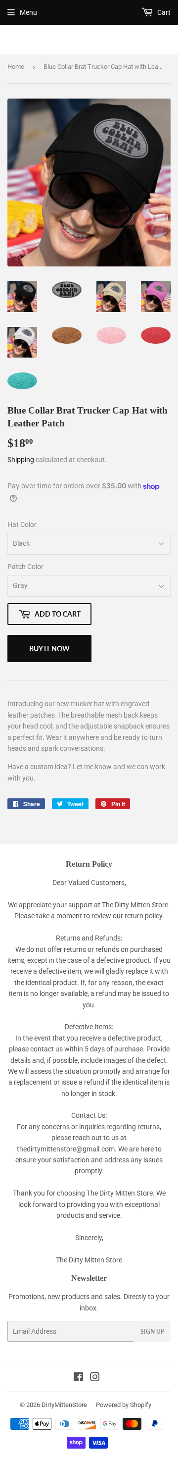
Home (15, 66)
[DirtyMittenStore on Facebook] (78, 1378)
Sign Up (152, 1331)
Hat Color (22, 524)
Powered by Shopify (123, 1404)
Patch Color (25, 567)
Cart (163, 12)
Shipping (20, 460)
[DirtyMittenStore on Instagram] (95, 1378)
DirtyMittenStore (64, 1404)
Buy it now (49, 648)
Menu (28, 12)
